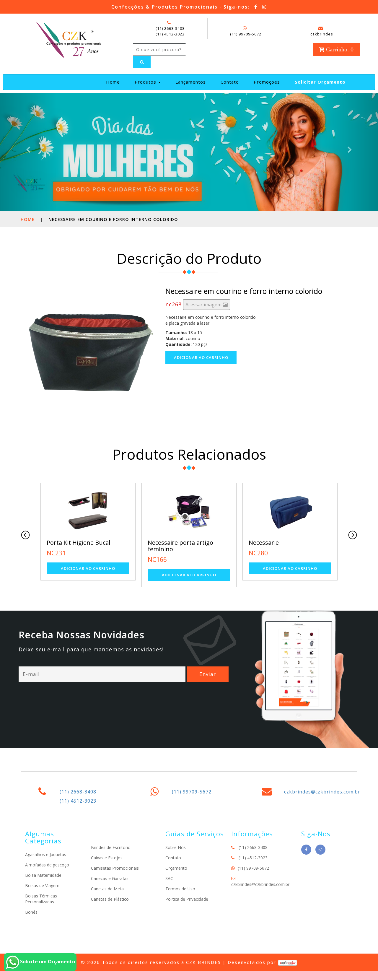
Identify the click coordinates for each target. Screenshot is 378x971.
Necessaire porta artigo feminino (126, 546)
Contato (230, 82)
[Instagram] (264, 7)
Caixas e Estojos (107, 858)
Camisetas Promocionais (115, 868)
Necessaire (311, 543)
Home (115, 82)
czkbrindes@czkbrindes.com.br (322, 791)
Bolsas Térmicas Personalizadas (41, 899)
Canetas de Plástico (110, 899)
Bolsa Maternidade (43, 875)
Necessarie (210, 543)
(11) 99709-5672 (245, 34)
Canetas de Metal (108, 889)
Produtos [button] (146, 82)
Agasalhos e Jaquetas (45, 854)
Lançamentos (190, 82)
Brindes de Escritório (111, 847)
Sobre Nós (175, 847)
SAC (169, 878)
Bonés (31, 912)
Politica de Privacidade (186, 899)
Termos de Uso (180, 889)
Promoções (267, 82)
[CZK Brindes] (68, 39)
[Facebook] (256, 7)
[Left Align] (142, 62)
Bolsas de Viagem (42, 885)
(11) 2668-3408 (170, 28)
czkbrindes (321, 34)
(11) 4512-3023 (170, 34)
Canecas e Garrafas (109, 878)
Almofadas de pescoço (47, 865)
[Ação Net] (287, 962)
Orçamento (176, 868)
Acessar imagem (204, 304)
